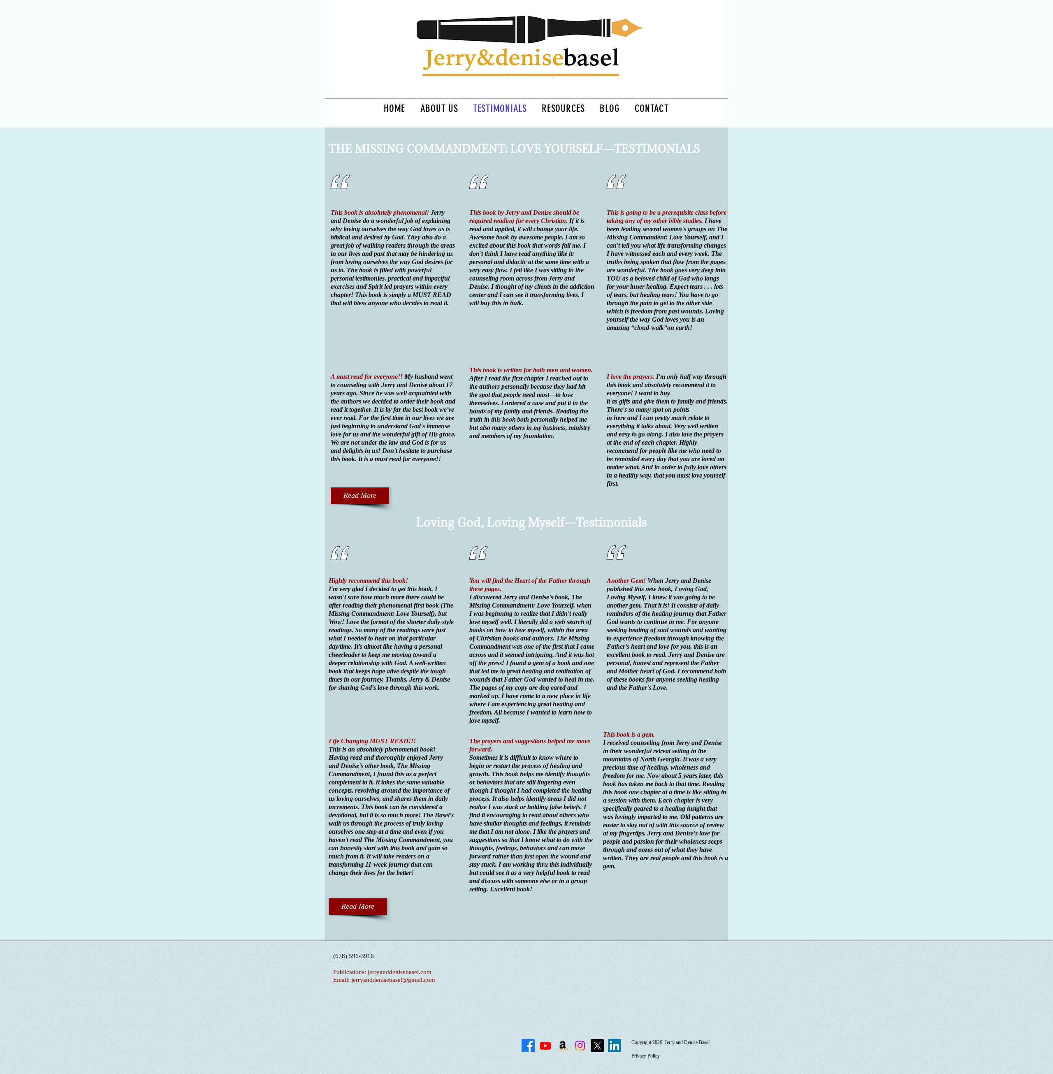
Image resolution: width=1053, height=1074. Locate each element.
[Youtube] (545, 1045)
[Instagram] (580, 1045)
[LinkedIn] (614, 1045)
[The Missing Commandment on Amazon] (562, 1045)
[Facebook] (528, 1045)
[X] (597, 1045)
